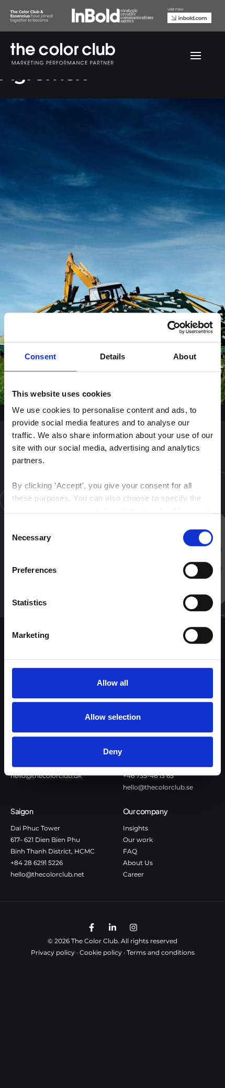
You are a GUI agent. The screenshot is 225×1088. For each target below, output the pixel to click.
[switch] (198, 570)
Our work (138, 840)
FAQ (130, 851)
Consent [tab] (40, 356)
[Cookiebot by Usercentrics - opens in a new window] (167, 327)
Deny (112, 751)
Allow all (112, 682)
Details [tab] (113, 356)
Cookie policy (101, 952)
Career (133, 874)
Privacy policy (53, 952)
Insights (135, 828)
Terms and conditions (161, 952)
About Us (138, 863)
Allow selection (113, 716)
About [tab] (184, 356)
